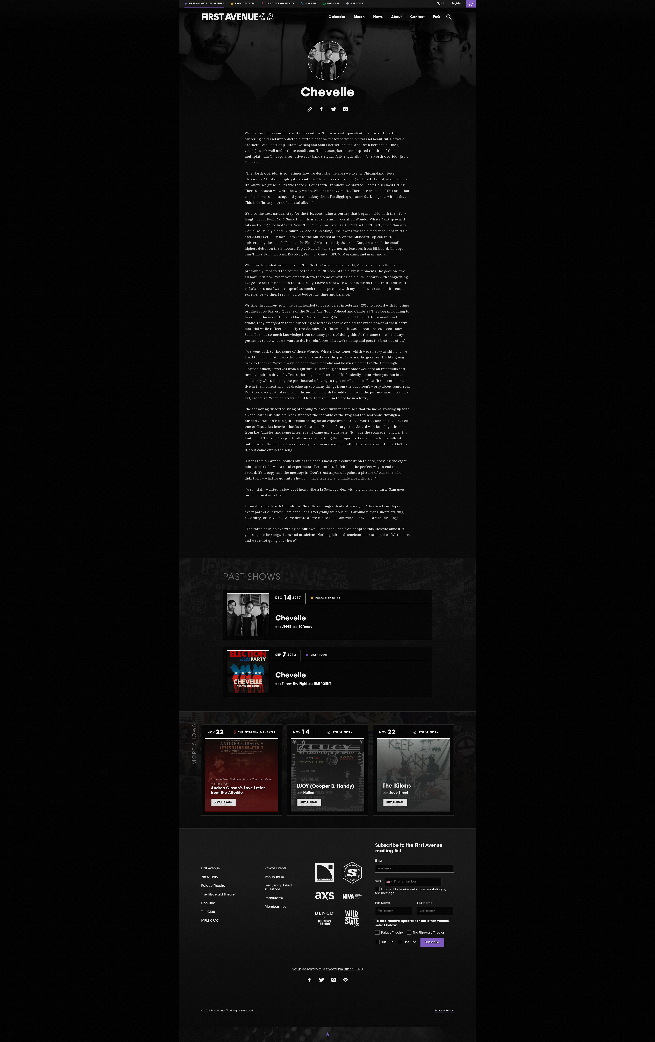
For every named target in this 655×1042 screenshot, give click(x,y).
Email (379, 860)
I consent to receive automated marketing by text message (410, 891)
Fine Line (409, 942)
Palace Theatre (391, 932)
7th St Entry (209, 877)
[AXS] (324, 896)
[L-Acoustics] (324, 872)
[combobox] (389, 882)
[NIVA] (352, 896)
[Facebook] (321, 109)
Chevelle (290, 618)
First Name (382, 903)
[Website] (309, 109)
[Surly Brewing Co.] (352, 873)
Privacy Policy (444, 1011)
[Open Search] (449, 17)
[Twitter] (333, 109)
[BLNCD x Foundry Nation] (324, 918)
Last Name (424, 903)
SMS (378, 881)
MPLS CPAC (210, 920)
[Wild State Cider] (352, 918)
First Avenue (210, 868)
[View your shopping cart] (471, 4)
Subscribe (432, 942)
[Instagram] (345, 109)
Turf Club (387, 942)
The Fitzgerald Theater (428, 932)
